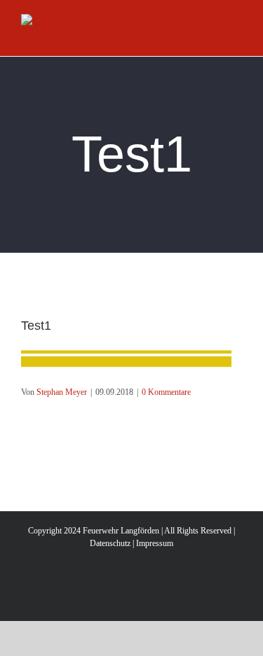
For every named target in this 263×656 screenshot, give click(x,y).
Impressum (154, 543)
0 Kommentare (166, 392)
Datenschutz (110, 543)
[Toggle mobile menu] (236, 34)
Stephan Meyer (61, 392)
